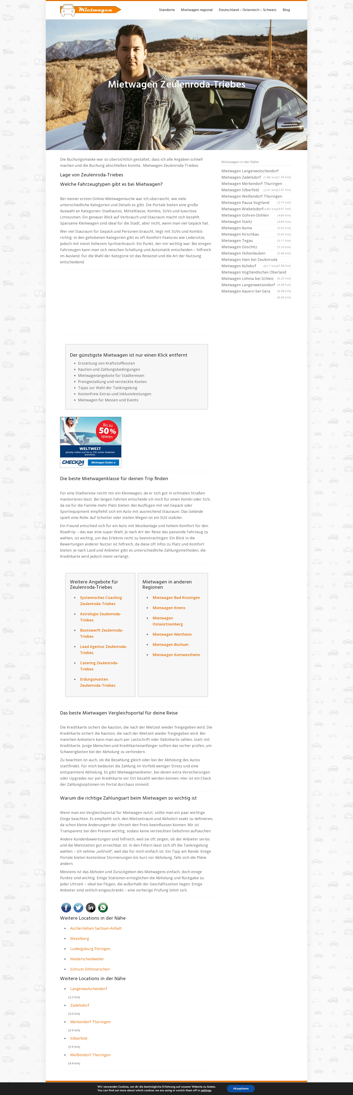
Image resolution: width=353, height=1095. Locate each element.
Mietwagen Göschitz (256, 246)
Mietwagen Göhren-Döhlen (256, 215)
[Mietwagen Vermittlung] (90, 10)
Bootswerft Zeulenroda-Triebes (101, 633)
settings (206, 1090)
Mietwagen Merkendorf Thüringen (256, 184)
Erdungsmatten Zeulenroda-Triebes (97, 682)
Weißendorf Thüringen (90, 1054)
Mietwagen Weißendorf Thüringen (256, 196)
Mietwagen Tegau (256, 240)
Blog (286, 10)
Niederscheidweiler (87, 958)
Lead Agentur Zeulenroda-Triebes (103, 649)
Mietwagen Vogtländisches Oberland (256, 272)
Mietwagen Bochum (171, 644)
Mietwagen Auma (256, 227)
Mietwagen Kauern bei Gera (256, 291)
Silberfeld (78, 1038)
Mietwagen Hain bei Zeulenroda (256, 260)
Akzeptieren (241, 1089)
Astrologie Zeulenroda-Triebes (100, 616)
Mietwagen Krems (169, 607)
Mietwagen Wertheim (172, 634)
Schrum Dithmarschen (90, 969)
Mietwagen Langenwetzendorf (256, 285)
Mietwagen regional (197, 10)
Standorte (167, 10)
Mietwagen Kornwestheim (176, 654)
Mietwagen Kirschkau (256, 234)
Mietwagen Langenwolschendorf (256, 171)
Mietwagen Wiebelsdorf (249, 208)
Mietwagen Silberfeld (249, 189)
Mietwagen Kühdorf (249, 265)
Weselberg (79, 938)
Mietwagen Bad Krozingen (176, 597)
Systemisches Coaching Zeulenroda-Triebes (101, 600)
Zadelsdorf (79, 1005)
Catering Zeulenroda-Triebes (99, 665)
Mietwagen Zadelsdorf (249, 177)
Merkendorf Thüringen (90, 1021)
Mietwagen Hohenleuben (256, 253)
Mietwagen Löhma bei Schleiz (256, 279)
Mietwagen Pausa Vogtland (256, 203)
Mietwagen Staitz (256, 221)
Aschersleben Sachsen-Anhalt (96, 928)
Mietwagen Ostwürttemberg (168, 621)
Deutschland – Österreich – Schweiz (248, 10)
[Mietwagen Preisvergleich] (90, 442)
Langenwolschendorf (88, 988)
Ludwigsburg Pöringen (90, 948)
